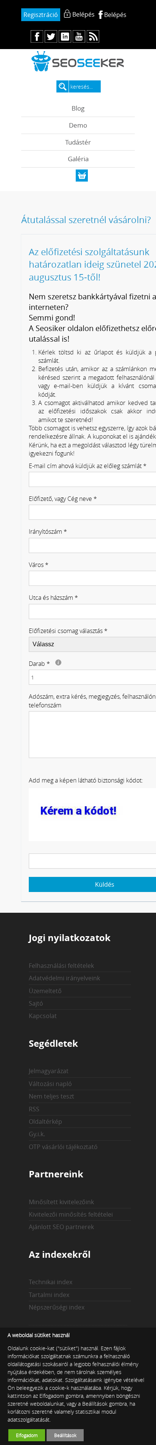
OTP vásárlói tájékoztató (63, 1147)
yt (79, 36)
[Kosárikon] (82, 175)
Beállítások (65, 1435)
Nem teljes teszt (51, 1096)
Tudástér (78, 142)
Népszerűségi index (56, 1307)
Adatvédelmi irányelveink (64, 978)
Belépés (115, 15)
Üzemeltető (45, 991)
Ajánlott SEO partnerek (61, 1227)
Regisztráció (40, 15)
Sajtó (36, 1003)
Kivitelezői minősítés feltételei (71, 1214)
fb (37, 36)
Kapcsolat (43, 1016)
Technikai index (50, 1282)
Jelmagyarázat (49, 1071)
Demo (78, 125)
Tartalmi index (49, 1295)
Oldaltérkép (45, 1121)
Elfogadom (27, 1435)
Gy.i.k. (37, 1134)
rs (93, 36)
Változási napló (50, 1084)
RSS (34, 1109)
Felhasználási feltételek (61, 965)
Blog (78, 108)
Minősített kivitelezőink (61, 1202)
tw (51, 36)
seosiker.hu (78, 61)
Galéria (78, 158)
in (65, 36)
